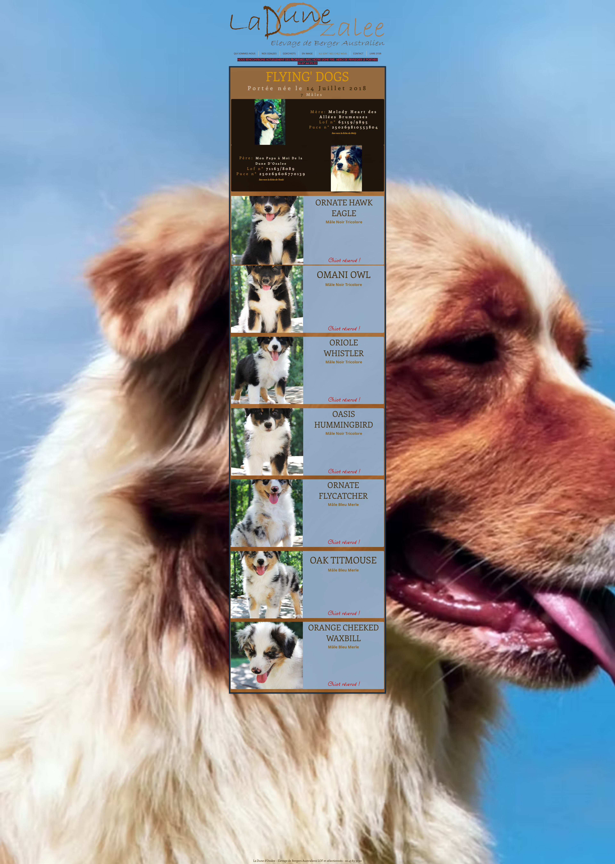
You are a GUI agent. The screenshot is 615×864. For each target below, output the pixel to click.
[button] (267, 230)
